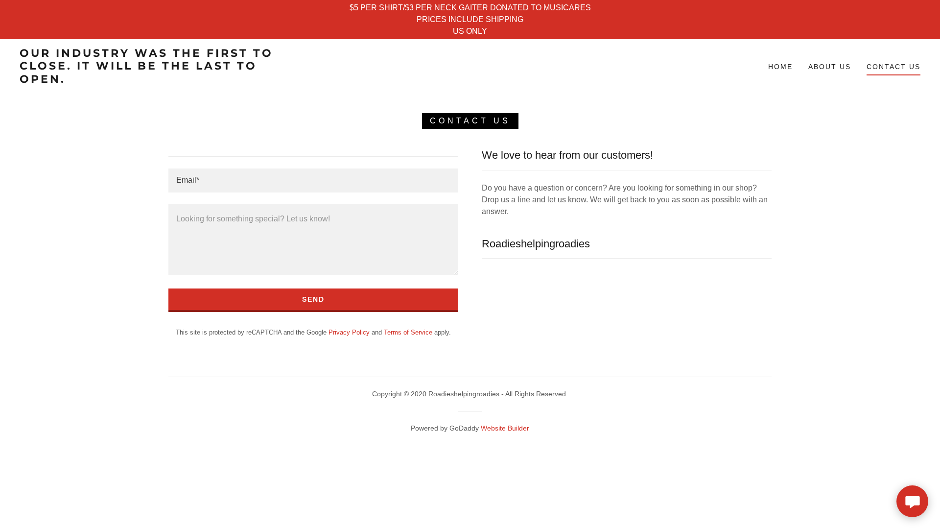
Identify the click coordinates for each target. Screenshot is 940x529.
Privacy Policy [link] (349, 332)
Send (313, 299)
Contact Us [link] (893, 67)
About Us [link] (829, 67)
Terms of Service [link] (408, 332)
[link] (147, 80)
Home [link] (780, 67)
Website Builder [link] (505, 428)
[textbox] (313, 180)
